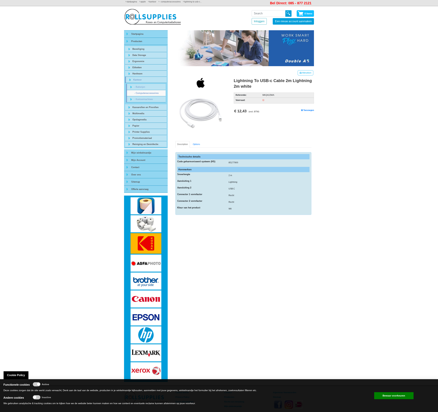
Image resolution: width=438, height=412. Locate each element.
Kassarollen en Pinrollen (145, 107)
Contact (135, 167)
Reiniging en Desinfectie (145, 144)
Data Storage (139, 55)
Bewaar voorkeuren (394, 395)
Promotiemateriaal (142, 138)
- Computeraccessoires (170, 2)
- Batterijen (139, 87)
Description (182, 144)
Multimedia (138, 113)
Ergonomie (138, 61)
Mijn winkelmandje (141, 152)
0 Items (308, 13)
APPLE (143, 2)
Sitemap (135, 182)
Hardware (137, 73)
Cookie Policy (16, 375)
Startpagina (132, 2)
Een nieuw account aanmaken (293, 21)
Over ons (136, 174)
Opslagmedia (139, 119)
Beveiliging (138, 49)
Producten (136, 41)
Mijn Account (138, 160)
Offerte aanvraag (140, 189)
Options (196, 144)
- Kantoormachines (143, 99)
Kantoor (152, 2)
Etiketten (137, 67)
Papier (135, 125)
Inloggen (259, 21)
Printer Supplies (141, 132)
